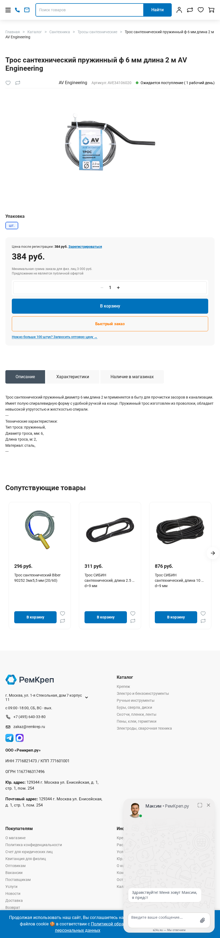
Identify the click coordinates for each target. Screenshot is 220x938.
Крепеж (123, 686)
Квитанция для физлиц (25, 859)
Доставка (14, 900)
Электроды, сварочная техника (144, 728)
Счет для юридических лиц (29, 852)
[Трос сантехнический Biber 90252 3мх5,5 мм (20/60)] (40, 530)
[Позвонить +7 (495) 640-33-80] (17, 10)
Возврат (12, 907)
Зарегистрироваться (85, 247)
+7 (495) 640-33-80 (29, 717)
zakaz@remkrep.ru (29, 727)
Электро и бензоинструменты (143, 693)
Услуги (11, 886)
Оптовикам (15, 866)
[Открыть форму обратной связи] (27, 10)
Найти (157, 9)
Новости (12, 893)
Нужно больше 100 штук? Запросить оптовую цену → (54, 337)
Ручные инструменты (136, 700)
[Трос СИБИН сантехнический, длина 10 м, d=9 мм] (180, 530)
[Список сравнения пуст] (190, 10)
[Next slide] (213, 553)
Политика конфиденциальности (33, 845)
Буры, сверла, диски (134, 707)
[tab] (25, 377)
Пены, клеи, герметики (136, 721)
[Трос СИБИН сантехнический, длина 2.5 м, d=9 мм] (110, 530)
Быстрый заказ (110, 323)
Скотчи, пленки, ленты (136, 714)
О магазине (15, 838)
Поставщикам (18, 879)
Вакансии (14, 873)
